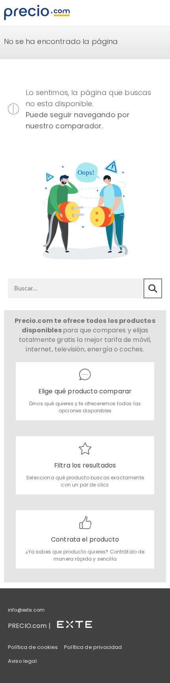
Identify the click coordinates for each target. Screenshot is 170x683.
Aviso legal (22, 661)
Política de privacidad (93, 647)
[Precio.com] (37, 13)
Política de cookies (33, 647)
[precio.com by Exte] (78, 623)
